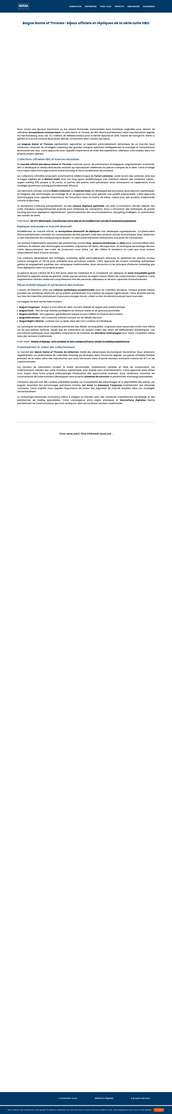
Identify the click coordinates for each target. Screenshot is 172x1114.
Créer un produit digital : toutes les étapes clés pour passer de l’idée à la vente (64, 537)
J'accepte (159, 1110)
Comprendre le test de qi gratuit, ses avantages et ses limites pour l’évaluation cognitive (71, 961)
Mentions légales (104, 1098)
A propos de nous (140, 1098)
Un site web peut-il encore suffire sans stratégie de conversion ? (56, 749)
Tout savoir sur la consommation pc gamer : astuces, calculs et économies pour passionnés (72, 1067)
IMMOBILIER (133, 6)
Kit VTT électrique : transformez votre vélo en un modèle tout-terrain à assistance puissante (83, 220)
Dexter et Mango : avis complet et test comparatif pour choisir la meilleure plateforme (80, 341)
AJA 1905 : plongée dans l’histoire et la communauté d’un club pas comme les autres (68, 855)
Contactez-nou (67, 1098)
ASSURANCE (149, 6)
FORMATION (75, 6)
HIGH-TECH (105, 6)
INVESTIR (119, 6)
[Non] (168, 1110)
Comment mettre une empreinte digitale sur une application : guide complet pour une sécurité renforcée (79, 643)
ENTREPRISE (91, 6)
